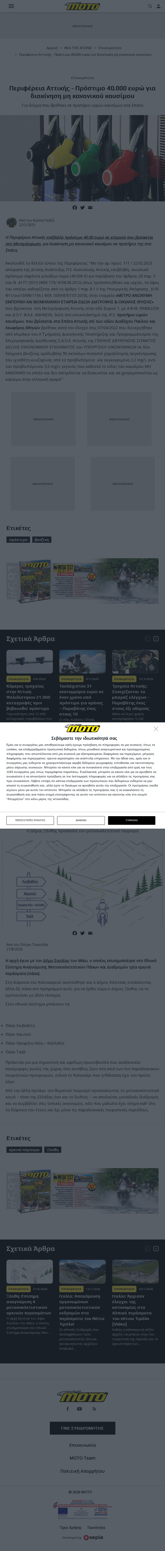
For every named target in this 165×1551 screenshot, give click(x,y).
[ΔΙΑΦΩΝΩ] (157, 730)
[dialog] (82, 775)
